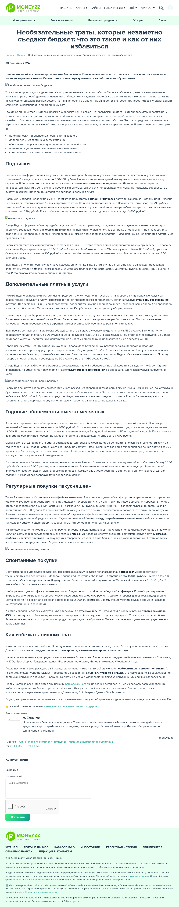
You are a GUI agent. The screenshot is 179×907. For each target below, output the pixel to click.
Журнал (146, 8)
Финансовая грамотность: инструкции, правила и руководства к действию (66, 742)
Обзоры (138, 20)
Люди (162, 20)
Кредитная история (121, 847)
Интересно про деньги (102, 20)
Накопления (113, 8)
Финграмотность (24, 20)
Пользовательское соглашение (41, 892)
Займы (96, 8)
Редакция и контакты (55, 851)
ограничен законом (139, 876)
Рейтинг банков (36, 847)
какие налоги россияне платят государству (71, 706)
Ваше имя (11, 770)
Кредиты (65, 8)
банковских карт (75, 684)
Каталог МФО (64, 847)
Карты (80, 8)
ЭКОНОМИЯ (34, 746)
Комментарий (13, 776)
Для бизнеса (152, 847)
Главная (9, 55)
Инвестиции (90, 847)
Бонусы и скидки (62, 20)
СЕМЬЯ (18, 746)
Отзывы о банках (19, 851)
